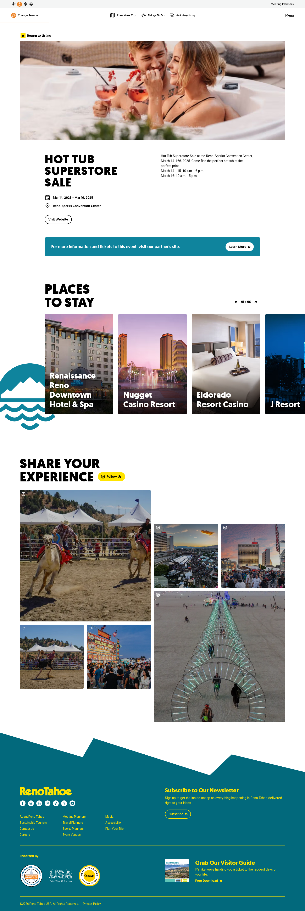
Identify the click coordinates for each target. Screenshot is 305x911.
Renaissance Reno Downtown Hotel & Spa (73, 390)
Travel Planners (73, 822)
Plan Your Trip (114, 828)
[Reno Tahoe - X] (64, 803)
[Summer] (19, 4)
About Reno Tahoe (32, 816)
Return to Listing (39, 35)
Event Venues (72, 834)
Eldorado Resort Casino (223, 399)
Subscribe (176, 814)
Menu (289, 15)
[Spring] (13, 4)
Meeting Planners (282, 4)
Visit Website (58, 219)
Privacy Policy (92, 903)
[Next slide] (255, 301)
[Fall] (25, 4)
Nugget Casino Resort (149, 399)
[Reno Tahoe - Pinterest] (47, 803)
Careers (25, 834)
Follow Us (114, 476)
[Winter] (31, 4)
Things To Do (156, 15)
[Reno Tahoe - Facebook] (23, 803)
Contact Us (27, 828)
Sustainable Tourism (33, 822)
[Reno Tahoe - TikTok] (56, 803)
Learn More (237, 247)
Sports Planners (73, 828)
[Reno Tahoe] (80, 791)
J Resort (285, 404)
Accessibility (113, 822)
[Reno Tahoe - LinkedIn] (39, 803)
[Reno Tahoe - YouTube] (72, 803)
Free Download (206, 881)
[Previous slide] (236, 301)
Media (109, 816)
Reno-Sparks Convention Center (77, 206)
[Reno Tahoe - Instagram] (31, 803)
